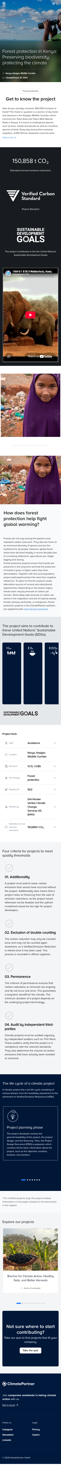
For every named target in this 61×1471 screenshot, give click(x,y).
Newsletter (8, 1434)
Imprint (36, 1434)
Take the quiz (30, 1350)
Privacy (36, 1429)
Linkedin (6, 1440)
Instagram (7, 1429)
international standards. (36, 609)
